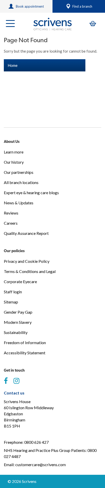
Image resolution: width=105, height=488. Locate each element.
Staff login (13, 291)
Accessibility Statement (24, 352)
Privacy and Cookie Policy (26, 261)
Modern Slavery (18, 322)
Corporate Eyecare (20, 281)
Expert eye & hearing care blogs (31, 192)
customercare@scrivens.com (40, 464)
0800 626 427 (36, 442)
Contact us (14, 392)
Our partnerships (18, 172)
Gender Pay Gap (18, 312)
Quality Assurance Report (26, 233)
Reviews (11, 212)
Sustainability (16, 332)
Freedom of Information (25, 342)
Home (13, 65)
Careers (11, 223)
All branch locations (21, 182)
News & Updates (18, 202)
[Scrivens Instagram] (16, 381)
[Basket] (92, 23)
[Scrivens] (52, 24)
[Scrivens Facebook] (6, 381)
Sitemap (11, 301)
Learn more (13, 151)
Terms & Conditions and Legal (30, 271)
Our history (14, 162)
